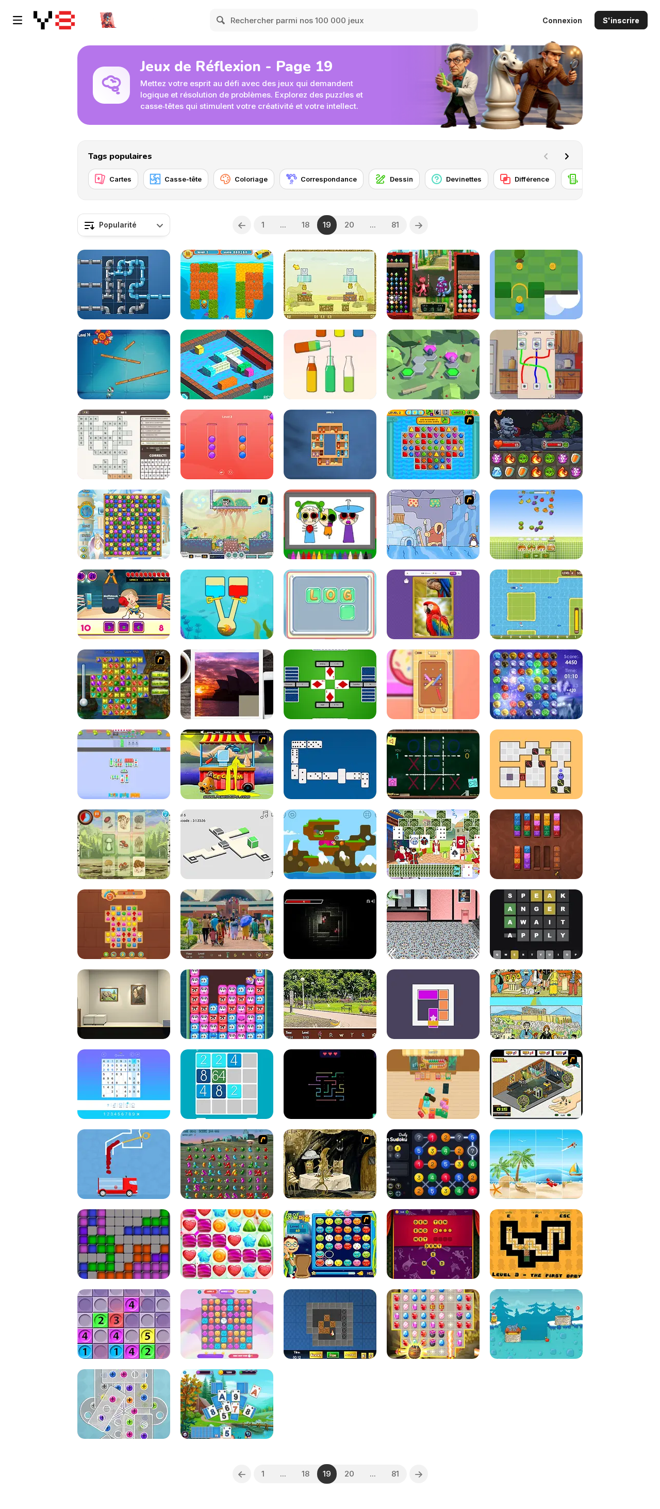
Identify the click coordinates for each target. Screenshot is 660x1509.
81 (395, 225)
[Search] (221, 20)
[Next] (567, 156)
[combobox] (123, 225)
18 (305, 225)
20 (349, 225)
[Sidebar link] (17, 20)
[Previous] (242, 225)
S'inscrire (621, 20)
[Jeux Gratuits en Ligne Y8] (54, 20)
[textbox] (123, 225)
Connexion (562, 20)
